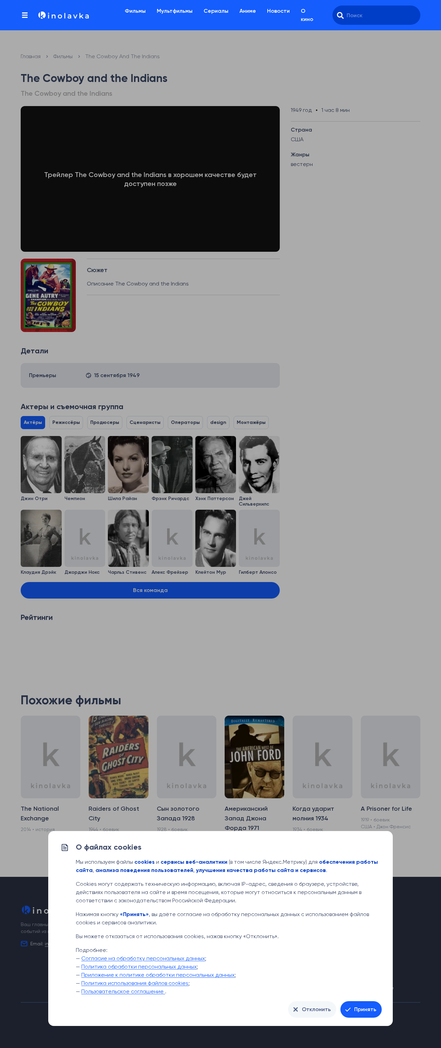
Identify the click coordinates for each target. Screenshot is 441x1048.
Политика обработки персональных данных (139, 966)
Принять (365, 1009)
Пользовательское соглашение (123, 991)
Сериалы (216, 11)
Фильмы (135, 11)
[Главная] (63, 15)
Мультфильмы (175, 11)
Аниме (247, 11)
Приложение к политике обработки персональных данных (158, 975)
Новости (278, 11)
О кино (307, 15)
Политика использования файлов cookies (134, 983)
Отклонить (316, 1009)
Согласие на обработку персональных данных (143, 958)
